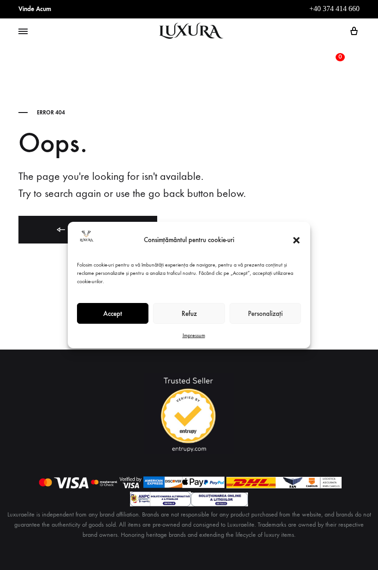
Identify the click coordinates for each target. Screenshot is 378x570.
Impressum (194, 335)
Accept (112, 313)
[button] (296, 240)
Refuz (189, 313)
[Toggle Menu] (23, 32)
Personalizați (265, 313)
